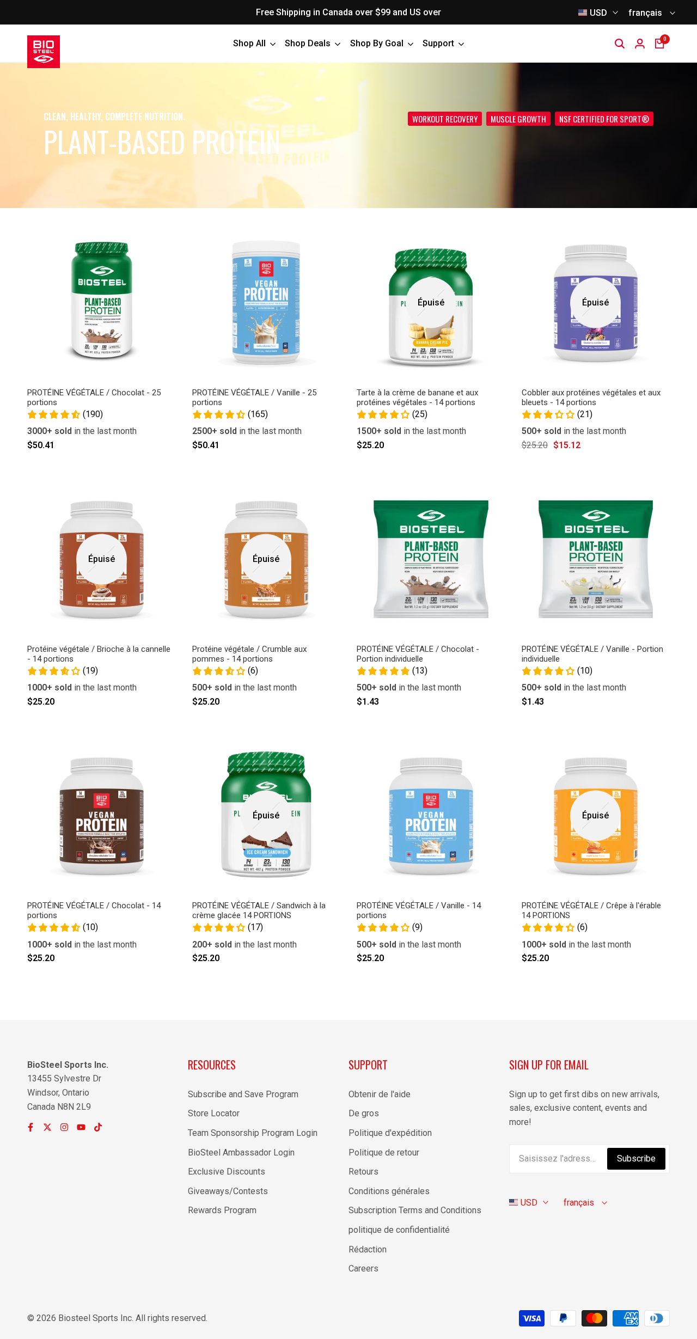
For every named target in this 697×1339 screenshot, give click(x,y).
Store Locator (214, 1113)
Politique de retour (383, 1152)
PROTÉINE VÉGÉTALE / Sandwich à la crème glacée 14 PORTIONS (259, 910)
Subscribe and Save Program (243, 1094)
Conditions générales (389, 1191)
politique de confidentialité (399, 1230)
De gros (363, 1113)
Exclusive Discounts (226, 1171)
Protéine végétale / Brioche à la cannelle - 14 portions (98, 654)
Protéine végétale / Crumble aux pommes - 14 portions (249, 654)
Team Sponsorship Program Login (252, 1133)
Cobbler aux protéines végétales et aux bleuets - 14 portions (591, 397)
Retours (363, 1171)
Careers (363, 1268)
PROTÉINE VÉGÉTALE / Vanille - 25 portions (254, 397)
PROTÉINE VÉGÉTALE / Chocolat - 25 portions (94, 397)
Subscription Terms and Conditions (414, 1210)
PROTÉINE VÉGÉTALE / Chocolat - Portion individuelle (418, 654)
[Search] (620, 43)
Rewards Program (222, 1210)
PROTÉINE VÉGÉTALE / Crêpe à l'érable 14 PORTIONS (591, 910)
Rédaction (367, 1249)
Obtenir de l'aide (379, 1094)
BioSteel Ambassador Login (241, 1152)
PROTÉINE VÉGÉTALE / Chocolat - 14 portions (94, 910)
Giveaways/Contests (228, 1191)
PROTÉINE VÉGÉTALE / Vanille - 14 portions (419, 910)
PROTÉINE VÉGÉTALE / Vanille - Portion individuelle (592, 654)
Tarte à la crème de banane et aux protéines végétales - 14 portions (417, 397)
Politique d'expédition (390, 1133)
